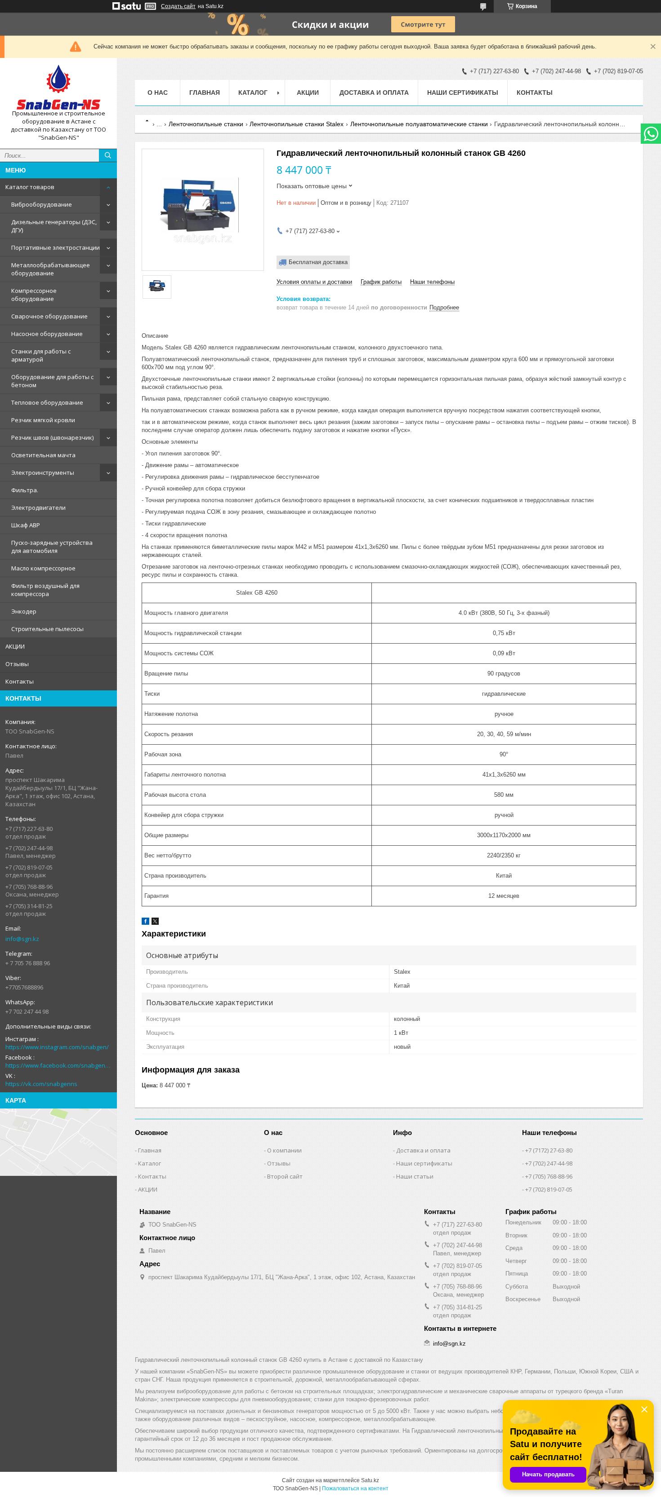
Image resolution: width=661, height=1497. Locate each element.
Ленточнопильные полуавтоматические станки (419, 124)
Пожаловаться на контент (355, 1488)
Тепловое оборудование (47, 402)
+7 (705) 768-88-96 (548, 1176)
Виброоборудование (41, 204)
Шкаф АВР (25, 525)
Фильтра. (24, 490)
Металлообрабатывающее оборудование (50, 269)
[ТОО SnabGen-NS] (58, 87)
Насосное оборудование (47, 334)
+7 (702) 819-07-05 (548, 1189)
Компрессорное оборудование (34, 295)
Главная (204, 92)
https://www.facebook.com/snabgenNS (58, 1065)
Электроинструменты (42, 472)
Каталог (149, 1163)
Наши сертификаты (462, 92)
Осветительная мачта (43, 455)
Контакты (19, 681)
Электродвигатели (38, 507)
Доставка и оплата (374, 92)
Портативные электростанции (55, 247)
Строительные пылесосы (47, 629)
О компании (284, 1150)
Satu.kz (370, 1480)
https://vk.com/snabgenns (41, 1084)
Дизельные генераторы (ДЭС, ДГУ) (54, 226)
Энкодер (23, 611)
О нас (157, 92)
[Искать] (108, 155)
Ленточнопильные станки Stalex (297, 124)
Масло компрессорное (43, 568)
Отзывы (17, 664)
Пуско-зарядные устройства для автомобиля (52, 547)
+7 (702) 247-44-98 (548, 1163)
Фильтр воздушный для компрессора (45, 590)
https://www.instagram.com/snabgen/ (57, 1047)
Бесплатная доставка (318, 262)
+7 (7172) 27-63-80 (548, 1150)
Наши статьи (414, 1176)
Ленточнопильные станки (206, 124)
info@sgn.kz (22, 939)
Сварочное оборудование (49, 316)
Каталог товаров (29, 187)
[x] (155, 922)
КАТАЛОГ (253, 92)
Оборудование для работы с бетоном (52, 381)
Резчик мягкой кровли (43, 420)
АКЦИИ (15, 646)
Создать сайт (178, 6)
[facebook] (145, 922)
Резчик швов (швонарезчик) (52, 437)
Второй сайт (285, 1176)
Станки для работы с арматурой (41, 355)
